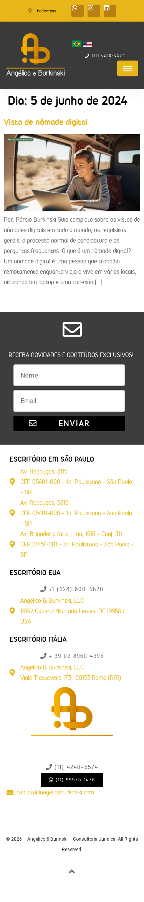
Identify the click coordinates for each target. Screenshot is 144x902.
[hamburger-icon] (127, 68)
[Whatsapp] (77, 11)
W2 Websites (86, 892)
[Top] (72, 871)
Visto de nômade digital (46, 122)
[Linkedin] (110, 11)
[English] (87, 44)
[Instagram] (94, 11)
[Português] (77, 44)
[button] (71, 355)
